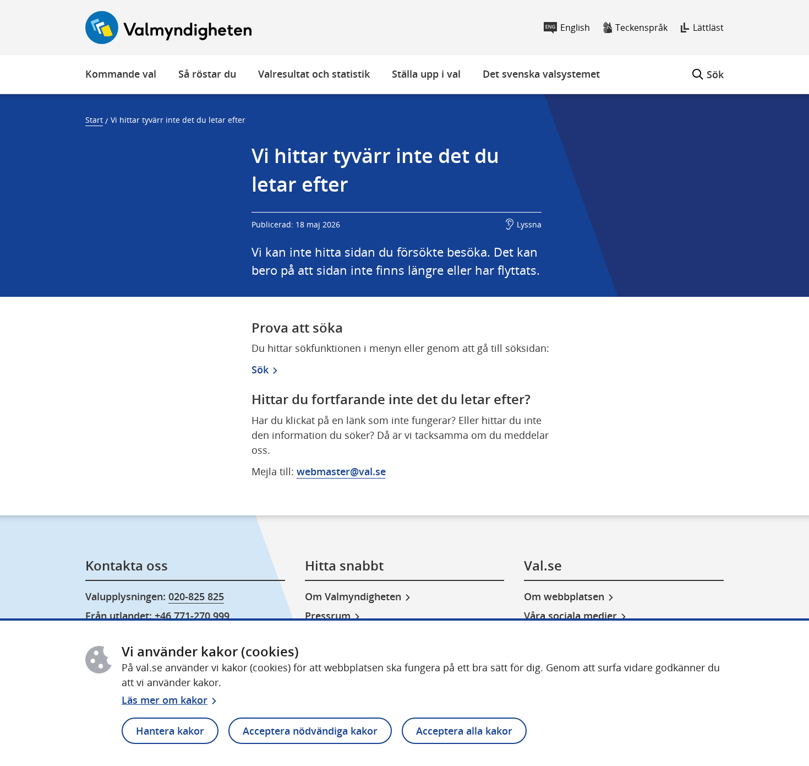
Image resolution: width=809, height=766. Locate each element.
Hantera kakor (170, 730)
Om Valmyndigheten (353, 596)
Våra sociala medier (570, 615)
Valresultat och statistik (314, 73)
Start (94, 120)
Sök (708, 68)
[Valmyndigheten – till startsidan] (168, 27)
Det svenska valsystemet (541, 73)
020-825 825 (196, 596)
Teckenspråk (641, 27)
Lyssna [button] (529, 224)
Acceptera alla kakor (464, 730)
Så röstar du (207, 73)
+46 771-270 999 (192, 615)
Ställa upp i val (426, 73)
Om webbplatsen (564, 596)
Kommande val (120, 73)
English (575, 27)
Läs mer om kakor (164, 700)
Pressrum (328, 615)
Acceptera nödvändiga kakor (310, 730)
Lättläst (708, 27)
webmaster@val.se (341, 471)
